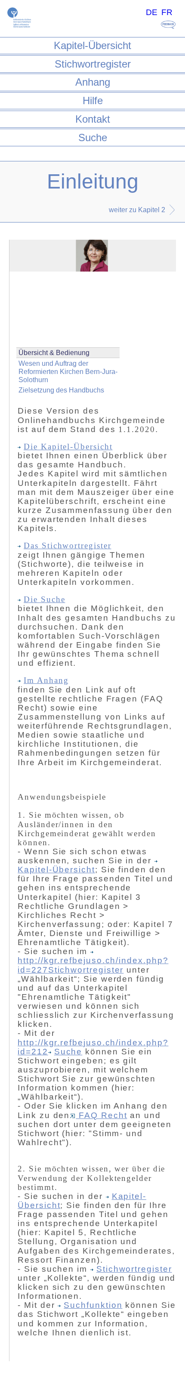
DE (151, 12)
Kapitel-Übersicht (92, 45)
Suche (92, 137)
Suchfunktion (93, 1305)
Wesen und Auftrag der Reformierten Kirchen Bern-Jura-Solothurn (67, 371)
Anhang (92, 82)
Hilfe (93, 100)
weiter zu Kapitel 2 (137, 209)
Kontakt (92, 119)
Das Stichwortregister (67, 545)
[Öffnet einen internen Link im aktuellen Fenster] (93, 951)
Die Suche (44, 599)
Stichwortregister (93, 64)
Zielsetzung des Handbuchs (61, 390)
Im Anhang (46, 680)
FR (167, 12)
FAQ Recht (101, 1115)
